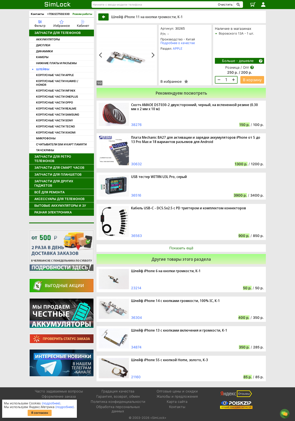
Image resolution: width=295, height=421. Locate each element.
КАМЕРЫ (42, 57)
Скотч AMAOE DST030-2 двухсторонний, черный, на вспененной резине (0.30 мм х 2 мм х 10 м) (194, 107)
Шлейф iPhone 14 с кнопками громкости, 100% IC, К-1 (175, 301)
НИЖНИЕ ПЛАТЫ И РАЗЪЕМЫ (56, 63)
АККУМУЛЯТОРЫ (48, 39)
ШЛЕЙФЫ (42, 69)
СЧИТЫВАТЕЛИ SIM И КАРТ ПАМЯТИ (61, 144)
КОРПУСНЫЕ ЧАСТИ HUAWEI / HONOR (57, 82)
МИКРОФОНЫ (46, 138)
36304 (136, 317)
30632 (136, 164)
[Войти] (263, 4)
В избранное (171, 81)
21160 (136, 377)
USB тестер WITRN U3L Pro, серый (159, 177)
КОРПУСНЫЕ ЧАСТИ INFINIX (55, 90)
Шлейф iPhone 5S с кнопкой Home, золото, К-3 (169, 360)
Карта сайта (177, 401)
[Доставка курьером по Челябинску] (61, 251)
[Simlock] (57, 4)
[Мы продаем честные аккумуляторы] (61, 313)
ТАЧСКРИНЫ (45, 150)
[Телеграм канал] (61, 363)
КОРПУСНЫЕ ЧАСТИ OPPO (54, 102)
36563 (136, 236)
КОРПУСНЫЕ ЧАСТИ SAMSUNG (57, 114)
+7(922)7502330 (58, 14)
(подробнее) (51, 403)
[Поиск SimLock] (238, 4)
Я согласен (39, 413)
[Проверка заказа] (61, 339)
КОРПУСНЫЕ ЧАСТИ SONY (54, 120)
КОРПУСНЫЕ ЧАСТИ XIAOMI (56, 132)
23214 (136, 288)
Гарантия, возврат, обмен (118, 396)
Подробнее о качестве (177, 43)
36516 (136, 195)
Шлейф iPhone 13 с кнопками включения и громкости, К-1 (179, 330)
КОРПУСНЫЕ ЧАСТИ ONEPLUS (57, 96)
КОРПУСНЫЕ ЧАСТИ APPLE (55, 75)
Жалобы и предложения (177, 396)
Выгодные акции (64, 285)
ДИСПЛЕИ (43, 45)
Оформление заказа (59, 396)
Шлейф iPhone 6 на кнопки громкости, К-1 (166, 271)
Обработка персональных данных (118, 409)
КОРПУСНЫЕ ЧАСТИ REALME (56, 108)
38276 (136, 124)
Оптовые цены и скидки (177, 391)
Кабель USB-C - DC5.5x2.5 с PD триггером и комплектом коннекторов (188, 208)
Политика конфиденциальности (118, 401)
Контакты (37, 14)
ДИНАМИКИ (44, 51)
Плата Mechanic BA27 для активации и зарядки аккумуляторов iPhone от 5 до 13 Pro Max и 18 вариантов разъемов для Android (195, 139)
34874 (136, 347)
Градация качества (118, 391)
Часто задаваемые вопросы (59, 391)
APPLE (177, 48)
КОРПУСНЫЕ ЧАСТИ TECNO (55, 126)
